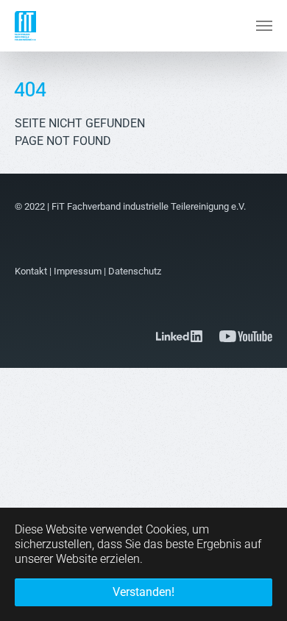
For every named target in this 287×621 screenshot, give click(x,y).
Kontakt (31, 271)
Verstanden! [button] (143, 592)
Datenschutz (134, 271)
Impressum (78, 271)
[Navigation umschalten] (264, 25)
